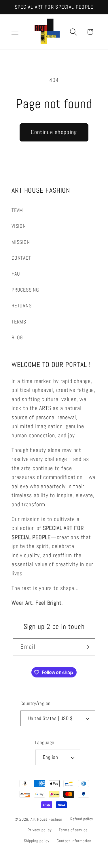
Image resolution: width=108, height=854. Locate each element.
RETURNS (21, 305)
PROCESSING (25, 289)
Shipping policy (37, 840)
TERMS (19, 321)
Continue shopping (54, 132)
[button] (15, 32)
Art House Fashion (46, 819)
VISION (19, 226)
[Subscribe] (87, 647)
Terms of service (73, 829)
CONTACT (21, 257)
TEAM (17, 210)
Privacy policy (40, 829)
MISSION (21, 242)
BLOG (17, 337)
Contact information (74, 840)
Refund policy (81, 819)
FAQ (16, 273)
